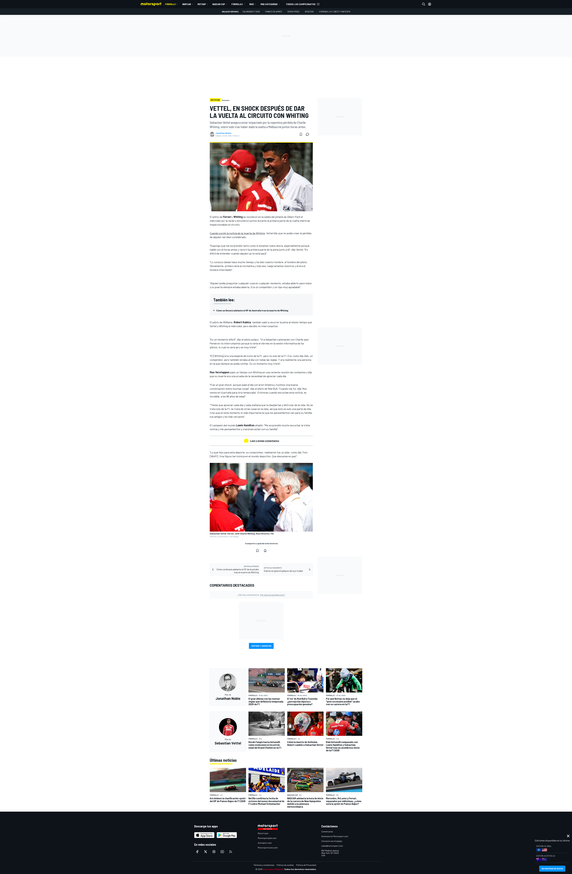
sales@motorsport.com (332, 846)
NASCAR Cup (218, 4)
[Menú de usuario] (430, 4)
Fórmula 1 (170, 4)
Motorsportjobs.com (267, 838)
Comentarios (327, 831)
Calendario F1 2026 (251, 11)
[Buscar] (424, 4)
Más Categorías (269, 4)
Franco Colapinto (273, 11)
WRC (251, 4)
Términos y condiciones (264, 865)
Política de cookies (285, 865)
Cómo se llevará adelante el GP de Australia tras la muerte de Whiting (252, 310)
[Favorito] (301, 134)
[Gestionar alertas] (265, 551)
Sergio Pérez (293, 11)
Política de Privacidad (306, 865)
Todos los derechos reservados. (300, 869)
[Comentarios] (308, 134)
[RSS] (231, 852)
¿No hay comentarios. (261, 594)
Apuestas (309, 11)
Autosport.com (265, 843)
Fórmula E (237, 4)
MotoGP (202, 4)
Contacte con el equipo (331, 841)
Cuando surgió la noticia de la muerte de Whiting (237, 233)
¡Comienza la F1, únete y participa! (334, 11)
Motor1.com (263, 833)
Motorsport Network (273, 869)
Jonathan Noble (223, 133)
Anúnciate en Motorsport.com (334, 836)
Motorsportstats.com (268, 847)
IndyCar (186, 4)
